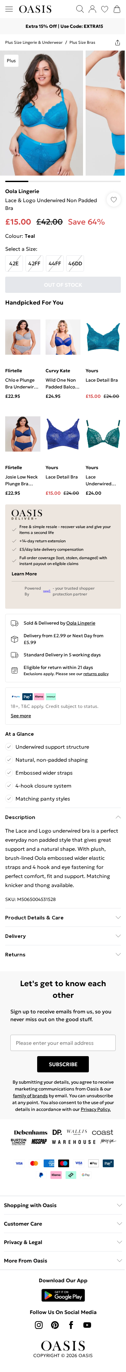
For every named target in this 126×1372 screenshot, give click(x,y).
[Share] (117, 42)
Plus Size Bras (82, 42)
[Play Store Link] (63, 1295)
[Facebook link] (71, 1325)
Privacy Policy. (96, 1109)
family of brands (30, 1096)
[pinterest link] (55, 1325)
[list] (63, 116)
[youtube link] (87, 1325)
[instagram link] (39, 1325)
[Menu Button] (9, 9)
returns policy (96, 673)
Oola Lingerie (22, 191)
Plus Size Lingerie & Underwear (34, 42)
